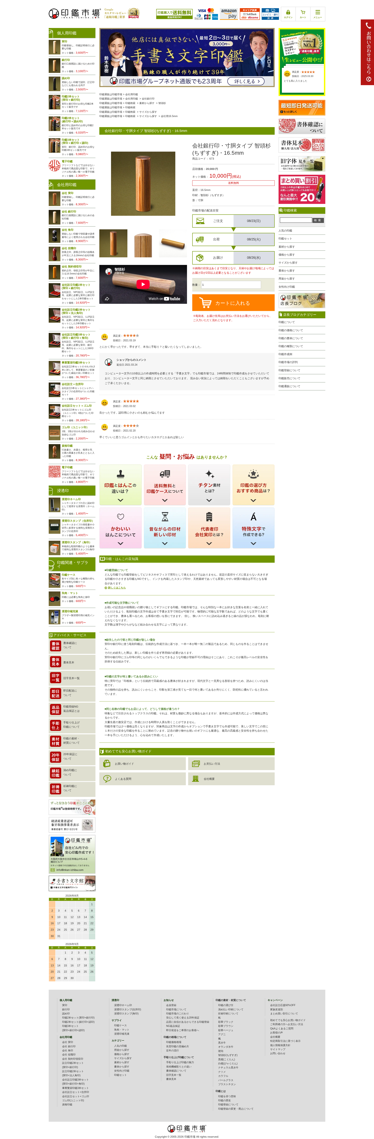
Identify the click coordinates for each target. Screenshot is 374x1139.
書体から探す (287, 270)
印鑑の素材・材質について (231, 1000)
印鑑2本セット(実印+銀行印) (78, 1017)
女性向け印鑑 (287, 286)
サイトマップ (277, 1049)
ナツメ (222, 1072)
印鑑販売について (289, 378)
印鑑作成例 (285, 354)
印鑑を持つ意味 (227, 1096)
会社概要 (209, 778)
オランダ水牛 (225, 1047)
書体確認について (176, 1070)
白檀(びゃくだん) (227, 1063)
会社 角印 (67, 1050)
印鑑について (287, 322)
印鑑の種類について (291, 346)
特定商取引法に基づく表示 (285, 1041)
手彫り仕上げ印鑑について (179, 1057)
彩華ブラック (225, 1022)
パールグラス (225, 1080)
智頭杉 (162, 103)
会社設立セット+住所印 (75, 1092)
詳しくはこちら (117, 587)
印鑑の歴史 (224, 1100)
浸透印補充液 (121, 1033)
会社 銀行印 (69, 1046)
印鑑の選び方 (225, 1005)
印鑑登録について (289, 370)
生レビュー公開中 (302, 46)
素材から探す (287, 246)
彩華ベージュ (225, 1030)
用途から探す (287, 278)
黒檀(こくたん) (226, 1059)
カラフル (223, 1076)
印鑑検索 (130, 103)
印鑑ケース (120, 1025)
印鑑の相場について (175, 1037)
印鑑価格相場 (173, 1042)
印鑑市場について (176, 1009)
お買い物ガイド (124, 763)
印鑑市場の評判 (288, 362)
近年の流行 (172, 1050)
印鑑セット (285, 238)
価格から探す (287, 254)
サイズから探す (288, 262)
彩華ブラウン (225, 1026)
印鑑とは (221, 1091)
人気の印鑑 (285, 230)
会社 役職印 (69, 1054)
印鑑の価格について (291, 330)
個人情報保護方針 (280, 1045)
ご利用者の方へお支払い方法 (286, 1024)
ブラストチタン (227, 1084)
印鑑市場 (189, 1136)
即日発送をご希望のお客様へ (182, 1030)
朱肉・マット (121, 1029)
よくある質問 (123, 778)
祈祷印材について (228, 1013)
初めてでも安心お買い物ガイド (288, 1020)
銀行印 (66, 1009)
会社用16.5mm (169, 116)
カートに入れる (232, 303)
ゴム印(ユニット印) (73, 1100)
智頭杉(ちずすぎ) (227, 1055)
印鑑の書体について (291, 338)
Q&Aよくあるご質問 (281, 1028)
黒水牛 (222, 1042)
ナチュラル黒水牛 (228, 1067)
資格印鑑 (67, 1104)
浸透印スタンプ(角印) (126, 1013)
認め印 (66, 1013)
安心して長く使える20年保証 (182, 1017)
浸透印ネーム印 (123, 1005)
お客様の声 (276, 1032)
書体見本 (171, 1079)
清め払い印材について (230, 1009)
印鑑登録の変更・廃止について (236, 1109)
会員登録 (171, 1005)
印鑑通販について (289, 386)
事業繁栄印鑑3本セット (75, 1088)
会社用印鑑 (131, 94)
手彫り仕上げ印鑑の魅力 (180, 1062)
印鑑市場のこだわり (177, 1013)
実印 (64, 1005)
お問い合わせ (277, 1053)
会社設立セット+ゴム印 (75, 1096)
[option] (113, 243)
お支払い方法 (212, 763)
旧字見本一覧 (173, 1075)
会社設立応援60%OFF (282, 1005)
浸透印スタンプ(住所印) (127, 1009)
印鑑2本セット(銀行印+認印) (78, 1022)
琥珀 (220, 1051)
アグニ (222, 1034)
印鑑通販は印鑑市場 (110, 94)
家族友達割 (276, 1009)
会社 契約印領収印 (72, 1059)
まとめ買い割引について (284, 1013)
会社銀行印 (148, 98)
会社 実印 (67, 1042)
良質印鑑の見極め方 (177, 1046)
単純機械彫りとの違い (178, 1066)
